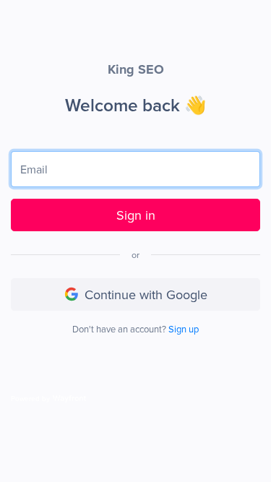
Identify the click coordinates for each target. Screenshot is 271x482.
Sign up (183, 328)
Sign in (135, 215)
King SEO (136, 69)
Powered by (30, 398)
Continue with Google (146, 294)
